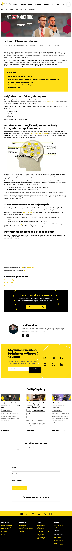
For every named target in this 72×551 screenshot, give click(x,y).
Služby (15, 4)
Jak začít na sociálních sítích (26, 528)
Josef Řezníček (15, 413)
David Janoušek (8, 283)
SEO (29, 413)
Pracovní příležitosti (41, 537)
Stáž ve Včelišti (40, 538)
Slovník (38, 536)
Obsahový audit (22, 527)
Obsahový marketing (38, 410)
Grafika (3, 534)
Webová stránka (17, 480)
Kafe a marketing (9, 280)
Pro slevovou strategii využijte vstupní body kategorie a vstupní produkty (33, 79)
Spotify (22, 267)
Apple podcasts (31, 267)
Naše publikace (40, 528)
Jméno (14, 467)
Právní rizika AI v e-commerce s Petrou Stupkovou (58, 405)
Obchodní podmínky (59, 540)
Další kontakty (57, 537)
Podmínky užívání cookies (60, 545)
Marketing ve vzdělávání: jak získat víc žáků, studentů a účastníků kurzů (36, 405)
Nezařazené (30, 417)
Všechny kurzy (22, 525)
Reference (38, 4)
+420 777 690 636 (58, 525)
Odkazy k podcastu (14, 88)
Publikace (46, 4)
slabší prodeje (51, 101)
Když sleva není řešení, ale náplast (20, 77)
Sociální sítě (36, 413)
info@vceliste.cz (58, 527)
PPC (29, 410)
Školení (30, 4)
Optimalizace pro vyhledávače (8, 527)
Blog (53, 4)
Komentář (15, 450)
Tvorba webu (4, 536)
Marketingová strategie (6, 525)
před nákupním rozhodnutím (39, 133)
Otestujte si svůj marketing (43, 531)
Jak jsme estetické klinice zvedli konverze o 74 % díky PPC (10, 405)
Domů (2, 9)
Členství (23, 4)
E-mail (14, 474)
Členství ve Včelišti (41, 525)
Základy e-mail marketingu (25, 530)
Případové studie (41, 530)
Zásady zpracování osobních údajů (61, 542)
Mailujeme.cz (40, 533)
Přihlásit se (35, 370)
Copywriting (4, 531)
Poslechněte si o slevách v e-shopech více (22, 85)
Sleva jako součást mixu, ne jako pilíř (20, 82)
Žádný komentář (55, 45)
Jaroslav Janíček (8, 286)
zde (25, 270)
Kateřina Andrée (20, 45)
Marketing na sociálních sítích (8, 530)
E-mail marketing (5, 528)
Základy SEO (22, 531)
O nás (58, 4)
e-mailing (19, 224)
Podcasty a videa (14, 9)
